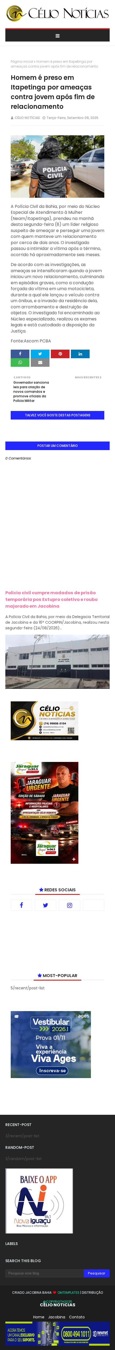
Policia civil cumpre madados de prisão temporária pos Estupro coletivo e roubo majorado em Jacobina (51, 599)
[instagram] (69, 905)
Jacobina (56, 1317)
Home (38, 1317)
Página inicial (22, 61)
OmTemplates (68, 1292)
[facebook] (21, 905)
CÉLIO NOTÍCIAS (27, 117)
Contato (77, 1317)
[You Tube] (93, 905)
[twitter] (45, 905)
